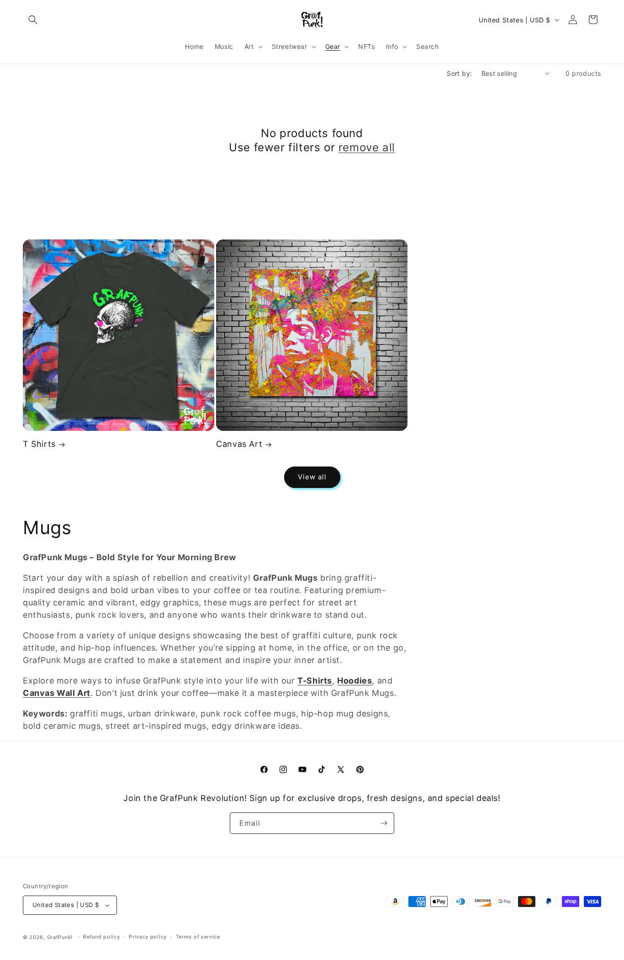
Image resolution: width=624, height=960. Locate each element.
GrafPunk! (60, 937)
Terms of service (198, 936)
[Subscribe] (384, 823)
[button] (33, 20)
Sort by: (459, 73)
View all (312, 476)
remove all (366, 147)
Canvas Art (239, 444)
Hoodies (354, 680)
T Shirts (39, 444)
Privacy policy (148, 936)
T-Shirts (314, 680)
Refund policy (101, 936)
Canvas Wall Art (56, 693)
